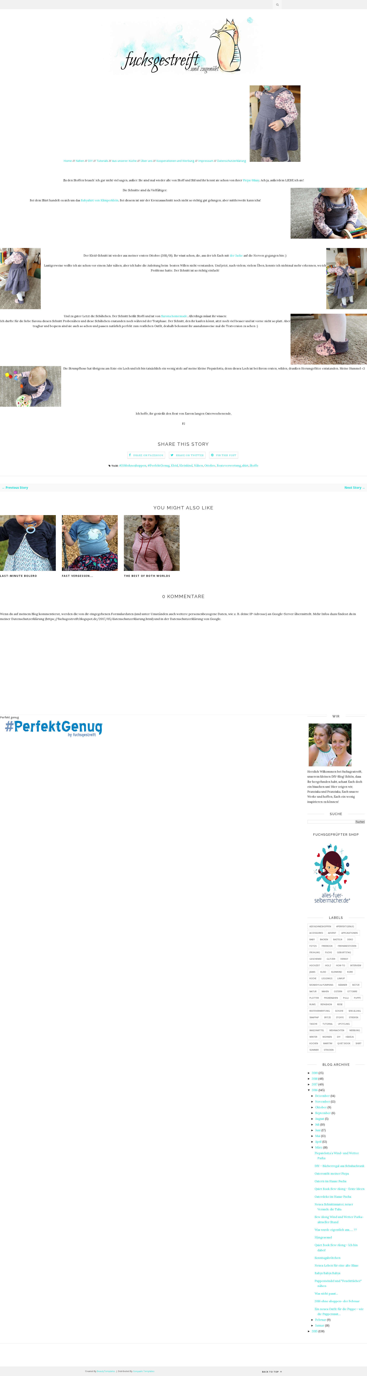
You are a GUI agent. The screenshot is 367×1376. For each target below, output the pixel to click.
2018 (314, 1078)
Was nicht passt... (326, 1293)
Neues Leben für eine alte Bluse (337, 1265)
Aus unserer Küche (124, 161)
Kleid (174, 465)
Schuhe (339, 1010)
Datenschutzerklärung (232, 161)
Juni (318, 1130)
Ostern (338, 991)
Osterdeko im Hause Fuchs (333, 1197)
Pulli (346, 997)
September (323, 1113)
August (319, 1119)
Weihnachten (336, 1030)
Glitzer (331, 958)
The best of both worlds (147, 576)
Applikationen (349, 932)
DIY (90, 161)
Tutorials (102, 161)
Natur (313, 991)
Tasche (313, 1023)
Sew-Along (354, 1010)
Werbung (354, 1030)
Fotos (313, 945)
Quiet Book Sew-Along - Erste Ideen (340, 1189)
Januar (319, 1325)
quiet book (343, 1043)
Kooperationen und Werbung (175, 161)
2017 (314, 1084)
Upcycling (344, 1023)
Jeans (312, 971)
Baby (312, 939)
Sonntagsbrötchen (327, 1258)
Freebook (327, 945)
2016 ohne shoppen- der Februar (337, 1301)
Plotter (314, 997)
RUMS (312, 1004)
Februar (320, 1320)
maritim (327, 1043)
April (318, 1141)
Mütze (356, 984)
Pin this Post (226, 455)
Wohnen (327, 1036)
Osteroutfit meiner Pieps (332, 1173)
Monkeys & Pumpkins (321, 984)
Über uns (146, 161)
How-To (340, 965)
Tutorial (327, 1023)
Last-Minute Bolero (18, 576)
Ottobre (209, 465)
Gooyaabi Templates (143, 1371)
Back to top (270, 1371)
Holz (328, 965)
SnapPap (314, 1017)
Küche (312, 978)
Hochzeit (314, 965)
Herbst (344, 958)
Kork (350, 971)
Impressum (205, 161)
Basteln (337, 939)
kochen (313, 1043)
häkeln (350, 1036)
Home (68, 161)
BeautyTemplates (106, 1371)
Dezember (322, 1096)
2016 (315, 1090)
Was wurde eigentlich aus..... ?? (336, 1230)
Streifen (353, 1017)
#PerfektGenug (159, 465)
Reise (340, 1004)
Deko (350, 939)
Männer (342, 984)
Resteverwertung (229, 465)
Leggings (327, 978)
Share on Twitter (190, 455)
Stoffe (254, 465)
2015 (314, 1331)
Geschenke (315, 958)
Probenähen (331, 997)
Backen (324, 939)
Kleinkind (185, 465)
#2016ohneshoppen (132, 465)
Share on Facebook (148, 455)
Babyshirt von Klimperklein (99, 200)
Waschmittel (316, 1030)
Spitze (327, 1017)
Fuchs (328, 952)
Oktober (321, 1107)
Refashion (326, 1004)
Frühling (314, 952)
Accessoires (316, 932)
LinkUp (341, 978)
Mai (317, 1136)
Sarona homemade (174, 316)
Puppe (357, 997)
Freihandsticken (347, 945)
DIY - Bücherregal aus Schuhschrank (339, 1166)
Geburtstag (344, 952)
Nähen (80, 161)
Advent (332, 932)
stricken (329, 1049)
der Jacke (236, 255)
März (318, 1147)
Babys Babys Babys (327, 1273)
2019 (315, 1073)
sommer (314, 1049)
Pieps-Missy (251, 180)
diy (338, 1036)
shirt (245, 465)
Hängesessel (323, 1237)
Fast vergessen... (77, 576)
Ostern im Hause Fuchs (330, 1181)
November (322, 1101)
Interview (355, 965)
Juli (317, 1124)
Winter (313, 1036)
